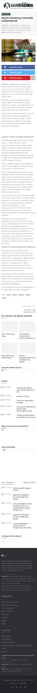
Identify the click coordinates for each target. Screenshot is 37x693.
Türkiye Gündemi (8, 608)
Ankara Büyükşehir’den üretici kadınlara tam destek (27, 359)
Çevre (9, 295)
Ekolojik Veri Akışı (23, 396)
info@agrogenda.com (8, 662)
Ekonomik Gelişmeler (9, 605)
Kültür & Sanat (7, 611)
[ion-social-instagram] (3, 541)
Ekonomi (6, 14)
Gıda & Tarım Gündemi (10, 602)
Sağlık (4, 624)
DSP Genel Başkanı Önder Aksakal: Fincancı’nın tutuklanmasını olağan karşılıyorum (22, 507)
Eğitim (4, 621)
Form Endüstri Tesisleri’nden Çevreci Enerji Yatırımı (27, 336)
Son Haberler (8, 482)
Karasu (14, 295)
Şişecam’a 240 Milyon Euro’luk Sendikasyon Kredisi (21, 497)
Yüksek (27, 295)
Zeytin (4, 298)
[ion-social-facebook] (12, 687)
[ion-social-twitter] (16, 687)
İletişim (4, 652)
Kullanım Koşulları (8, 642)
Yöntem (21, 295)
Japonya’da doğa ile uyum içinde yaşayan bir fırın (26, 390)
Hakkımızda (6, 636)
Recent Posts (29, 482)
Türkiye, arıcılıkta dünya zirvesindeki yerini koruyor (26, 416)
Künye (4, 648)
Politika (4, 617)
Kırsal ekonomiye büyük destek (8, 357)
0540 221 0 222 (20, 660)
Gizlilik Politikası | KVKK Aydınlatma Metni (18, 645)
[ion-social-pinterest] (24, 687)
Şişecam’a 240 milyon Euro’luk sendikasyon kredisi (21, 517)
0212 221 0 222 (7, 660)
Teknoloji (5, 614)
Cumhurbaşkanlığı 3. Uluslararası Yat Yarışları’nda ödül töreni (22, 526)
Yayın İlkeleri (6, 639)
